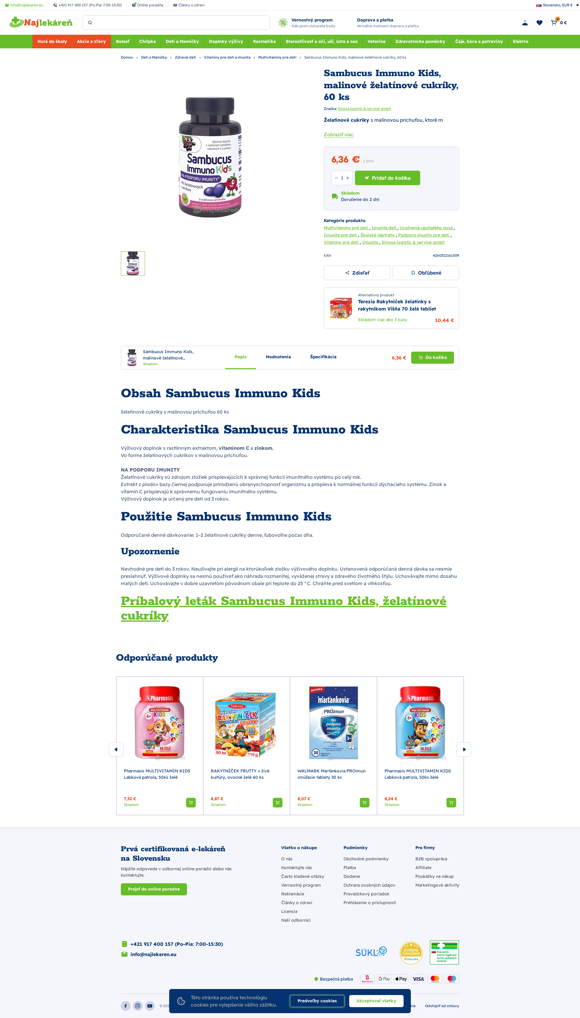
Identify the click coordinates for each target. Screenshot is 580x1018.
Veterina (376, 41)
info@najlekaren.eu (153, 954)
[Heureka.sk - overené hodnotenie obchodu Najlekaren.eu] (411, 953)
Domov (127, 57)
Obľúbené (429, 273)
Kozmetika (264, 41)
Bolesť (122, 41)
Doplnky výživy (226, 41)
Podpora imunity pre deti (424, 235)
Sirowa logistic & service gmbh (364, 108)
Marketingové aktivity (437, 885)
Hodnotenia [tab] (278, 356)
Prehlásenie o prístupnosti (369, 902)
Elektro (520, 41)
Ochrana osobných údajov (369, 885)
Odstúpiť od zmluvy (442, 1006)
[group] (159, 746)
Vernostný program (301, 885)
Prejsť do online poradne (154, 889)
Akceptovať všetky (376, 1001)
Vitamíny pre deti (342, 242)
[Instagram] (138, 1006)
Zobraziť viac (339, 134)
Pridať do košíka (391, 178)
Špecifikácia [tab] (323, 356)
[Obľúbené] (539, 23)
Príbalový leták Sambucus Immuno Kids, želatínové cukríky (283, 608)
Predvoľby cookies (317, 1001)
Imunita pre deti (341, 235)
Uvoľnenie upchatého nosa (427, 227)
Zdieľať (360, 273)
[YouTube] (150, 1006)
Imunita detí (384, 227)
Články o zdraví (296, 902)
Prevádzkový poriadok (366, 894)
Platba (349, 867)
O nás (286, 859)
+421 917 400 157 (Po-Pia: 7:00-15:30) (176, 944)
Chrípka (147, 41)
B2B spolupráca (431, 859)
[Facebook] (125, 1006)
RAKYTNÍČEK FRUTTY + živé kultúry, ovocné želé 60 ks (240, 774)
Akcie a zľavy (91, 41)
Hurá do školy (52, 41)
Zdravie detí (186, 57)
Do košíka (436, 357)
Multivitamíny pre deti (277, 57)
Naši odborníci (296, 920)
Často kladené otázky (302, 876)
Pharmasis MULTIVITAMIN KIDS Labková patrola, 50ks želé (157, 774)
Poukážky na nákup (434, 876)
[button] (191, 802)
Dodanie (351, 876)
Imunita (370, 242)
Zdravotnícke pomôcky (420, 41)
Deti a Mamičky (182, 41)
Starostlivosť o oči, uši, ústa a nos (322, 41)
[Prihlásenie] (525, 23)
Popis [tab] (240, 356)
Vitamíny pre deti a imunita (227, 57)
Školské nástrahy (378, 235)
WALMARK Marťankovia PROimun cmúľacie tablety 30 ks (332, 774)
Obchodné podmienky (365, 859)
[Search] (90, 22)
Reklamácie (292, 894)
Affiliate (423, 867)
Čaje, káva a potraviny (479, 41)
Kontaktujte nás (296, 867)
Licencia (289, 911)
